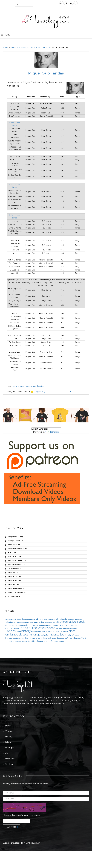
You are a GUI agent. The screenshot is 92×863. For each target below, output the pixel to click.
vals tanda (22, 638)
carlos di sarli (46, 638)
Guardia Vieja (39, 622)
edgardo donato (23, 619)
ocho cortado (68, 619)
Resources (10, 759)
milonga (35, 634)
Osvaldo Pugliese (38, 631)
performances (75, 635)
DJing (14, 386)
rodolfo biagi (54, 635)
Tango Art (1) (13, 572)
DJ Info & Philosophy (19, 47)
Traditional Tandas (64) (17, 592)
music (33, 386)
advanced (39, 619)
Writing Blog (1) (14, 596)
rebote (15, 638)
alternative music (53, 631)
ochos (26, 625)
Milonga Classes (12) (15, 540)
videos (50, 628)
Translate (54, 432)
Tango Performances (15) (17, 548)
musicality (55, 622)
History (8, 737)
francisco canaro (57, 641)
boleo (18, 631)
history (26, 631)
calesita (48, 622)
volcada (8, 622)
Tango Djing (39, 391)
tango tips (56, 638)
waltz (14, 622)
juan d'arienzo (49, 619)
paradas (74, 625)
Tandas (40, 386)
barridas (8, 638)
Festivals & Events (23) (16, 564)
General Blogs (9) (14, 568)
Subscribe (11, 827)
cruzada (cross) (21, 641)
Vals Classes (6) (14, 544)
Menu (6, 34)
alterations (72, 628)
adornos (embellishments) (70, 638)
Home (6, 47)
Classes (8, 753)
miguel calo (24, 386)
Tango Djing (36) (14, 576)
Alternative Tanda (73, 621)
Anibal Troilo (65, 625)
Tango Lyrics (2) (14, 584)
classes (23, 634)
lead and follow (61, 628)
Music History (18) (15, 556)
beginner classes (12, 628)
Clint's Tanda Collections (40, 47)
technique (34, 625)
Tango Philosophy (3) (16, 588)
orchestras (9, 625)
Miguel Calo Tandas (46, 73)
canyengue (28, 622)
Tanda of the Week (32, 628)
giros (59, 618)
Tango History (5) (14, 580)
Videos (8, 731)
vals (83, 637)
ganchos (78, 619)
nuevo (32, 619)
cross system (10, 619)
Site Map (9, 764)
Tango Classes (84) (15, 536)
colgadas (45, 635)
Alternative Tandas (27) (17, 560)
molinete (42, 625)
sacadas (33, 640)
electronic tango (33, 638)
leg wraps (64, 631)
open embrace (44, 641)
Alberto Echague (52, 625)
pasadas (20, 622)
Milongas (9, 748)
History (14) (12, 552)
